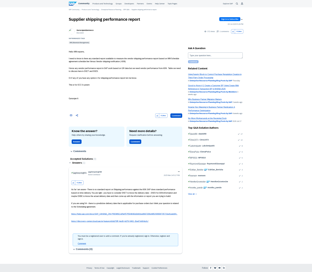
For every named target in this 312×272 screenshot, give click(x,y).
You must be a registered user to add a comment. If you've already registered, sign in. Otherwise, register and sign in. (124, 237)
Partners (140, 4)
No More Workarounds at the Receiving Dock (207, 118)
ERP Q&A (126, 9)
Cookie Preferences (159, 268)
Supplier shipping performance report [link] (144, 9)
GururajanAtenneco (85, 30)
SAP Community (74, 9)
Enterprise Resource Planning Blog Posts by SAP (211, 81)
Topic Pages (172, 4)
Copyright (110, 268)
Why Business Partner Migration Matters (205, 99)
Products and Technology (103, 4)
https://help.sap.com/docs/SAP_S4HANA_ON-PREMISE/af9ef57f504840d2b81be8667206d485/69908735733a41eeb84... (124, 214)
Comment (176, 116)
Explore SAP (228, 4)
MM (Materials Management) (79, 42)
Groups (119, 4)
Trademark (136, 268)
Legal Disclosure (123, 268)
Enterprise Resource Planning (111, 9)
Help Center (160, 4)
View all (191, 194)
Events (149, 4)
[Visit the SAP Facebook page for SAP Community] (211, 268)
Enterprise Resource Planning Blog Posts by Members (213, 92)
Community (83, 3)
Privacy (89, 268)
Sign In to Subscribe (229, 19)
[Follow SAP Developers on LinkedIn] (224, 268)
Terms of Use (99, 268)
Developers (129, 4)
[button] (233, 31)
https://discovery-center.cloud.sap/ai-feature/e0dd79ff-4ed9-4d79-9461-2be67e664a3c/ (109, 221)
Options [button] (242, 19)
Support (146, 268)
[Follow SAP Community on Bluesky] (215, 268)
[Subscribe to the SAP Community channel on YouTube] (219, 268)
